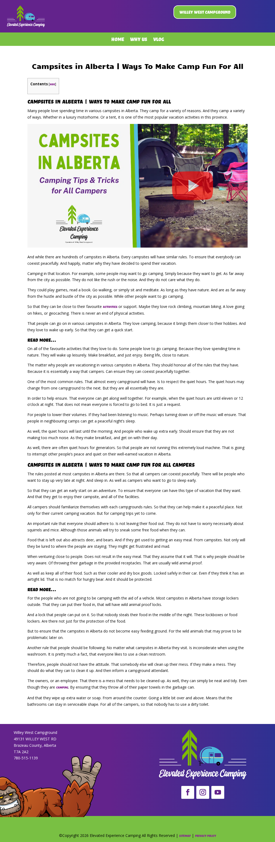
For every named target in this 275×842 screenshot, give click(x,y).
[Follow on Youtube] (217, 792)
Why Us (138, 40)
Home (117, 40)
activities (110, 307)
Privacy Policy (205, 836)
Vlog (158, 40)
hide (52, 84)
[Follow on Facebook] (187, 792)
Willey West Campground (204, 12)
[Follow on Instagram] (202, 792)
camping (62, 687)
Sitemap (185, 836)
